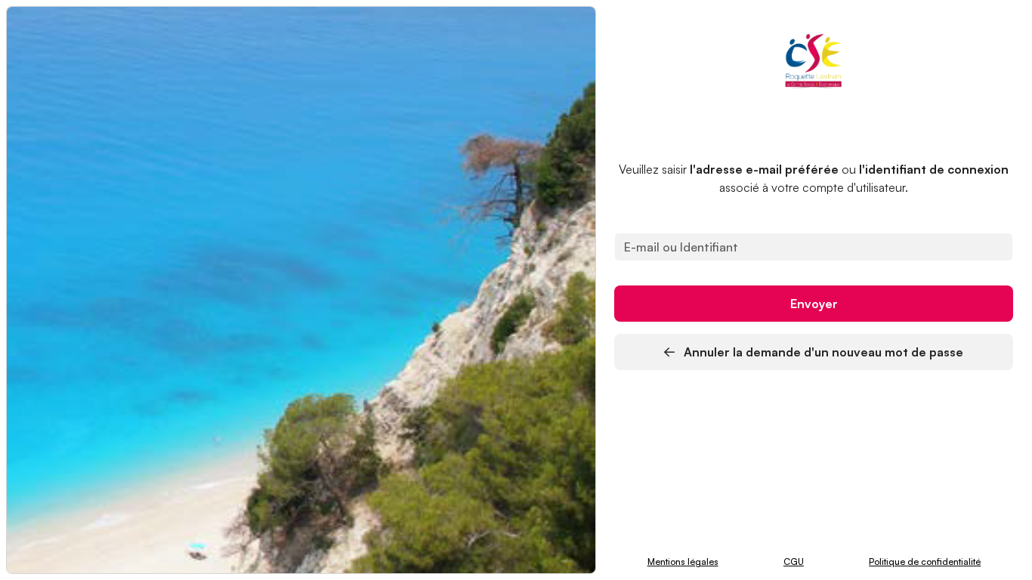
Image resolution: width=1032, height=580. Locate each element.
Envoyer (814, 303)
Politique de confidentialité (925, 561)
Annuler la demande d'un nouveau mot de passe (822, 351)
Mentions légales (682, 561)
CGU (793, 561)
